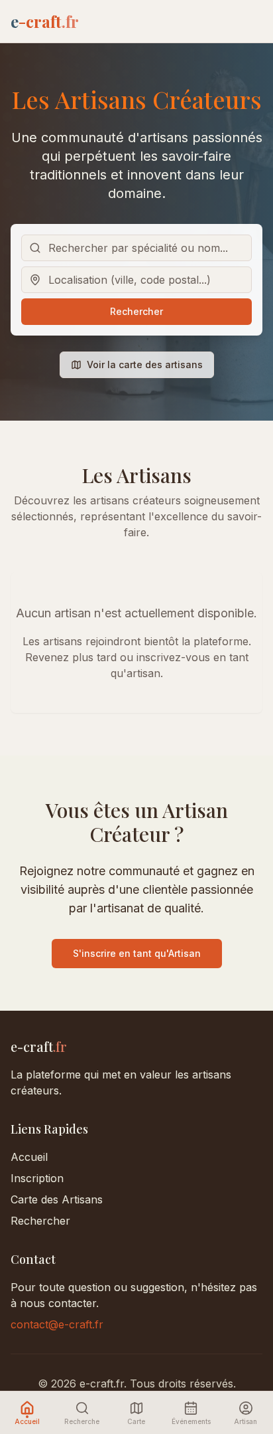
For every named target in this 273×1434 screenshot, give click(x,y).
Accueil (29, 1157)
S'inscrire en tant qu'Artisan (137, 953)
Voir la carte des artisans (145, 364)
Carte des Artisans (57, 1199)
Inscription (37, 1178)
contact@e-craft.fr (57, 1324)
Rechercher (136, 311)
